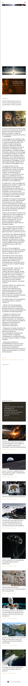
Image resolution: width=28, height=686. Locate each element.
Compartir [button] (4, 357)
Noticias (22, 359)
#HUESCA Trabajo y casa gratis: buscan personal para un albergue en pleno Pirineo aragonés (13, 640)
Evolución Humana (16, 359)
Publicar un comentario (14, 418)
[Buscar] (25, 2)
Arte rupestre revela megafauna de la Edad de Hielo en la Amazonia (14, 589)
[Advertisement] (14, 20)
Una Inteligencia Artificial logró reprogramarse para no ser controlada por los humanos (13, 613)
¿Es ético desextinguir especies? (13, 496)
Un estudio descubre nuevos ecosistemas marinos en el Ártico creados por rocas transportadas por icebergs (13, 523)
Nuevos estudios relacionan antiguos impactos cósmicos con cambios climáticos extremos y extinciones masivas (14, 444)
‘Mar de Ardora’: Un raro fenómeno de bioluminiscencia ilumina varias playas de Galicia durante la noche (14, 411)
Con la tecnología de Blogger (15, 681)
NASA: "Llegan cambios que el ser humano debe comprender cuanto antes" (13, 472)
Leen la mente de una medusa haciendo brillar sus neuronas (13, 562)
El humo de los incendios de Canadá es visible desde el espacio (12, 669)
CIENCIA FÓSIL (9, 359)
